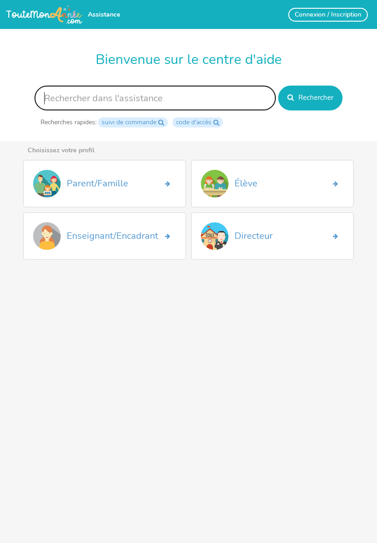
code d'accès (193, 122)
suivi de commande (129, 122)
